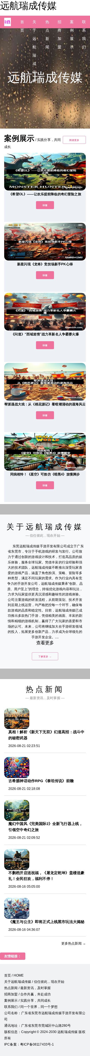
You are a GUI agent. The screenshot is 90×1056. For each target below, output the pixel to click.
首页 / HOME (14, 975)
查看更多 (45, 642)
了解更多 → (45, 656)
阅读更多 (74, 140)
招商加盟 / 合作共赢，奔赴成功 (27, 994)
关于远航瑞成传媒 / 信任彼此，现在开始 (34, 981)
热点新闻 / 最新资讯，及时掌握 (27, 988)
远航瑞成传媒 (28, 5)
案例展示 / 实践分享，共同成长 (27, 1000)
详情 (45, 205)
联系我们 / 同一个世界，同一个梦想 (31, 1007)
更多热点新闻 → (73, 943)
